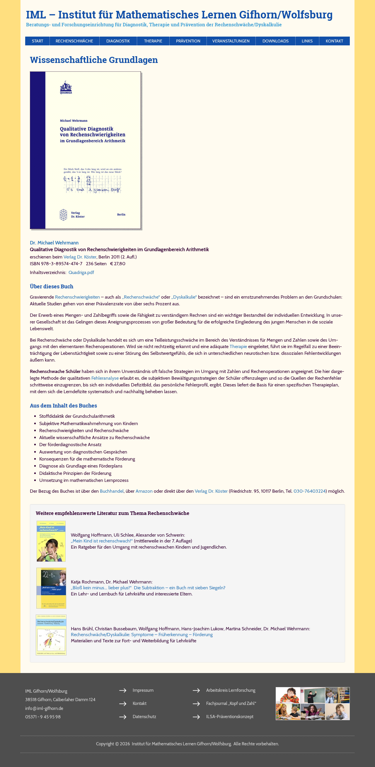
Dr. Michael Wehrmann (54, 243)
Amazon (144, 491)
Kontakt (334, 41)
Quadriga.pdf (81, 272)
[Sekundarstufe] (312, 711)
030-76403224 (309, 491)
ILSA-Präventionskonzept (229, 716)
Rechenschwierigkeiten (77, 297)
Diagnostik (118, 41)
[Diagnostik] (337, 695)
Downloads (275, 41)
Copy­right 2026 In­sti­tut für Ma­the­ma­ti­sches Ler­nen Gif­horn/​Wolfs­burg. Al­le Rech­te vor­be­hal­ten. (187, 744)
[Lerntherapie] (288, 711)
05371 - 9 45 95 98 (43, 717)
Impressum (143, 690)
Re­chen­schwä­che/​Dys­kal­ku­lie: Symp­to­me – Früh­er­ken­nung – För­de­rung (142, 634)
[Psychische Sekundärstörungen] (337, 711)
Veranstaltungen (231, 41)
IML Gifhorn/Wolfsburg (46, 691)
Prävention (188, 41)
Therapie (153, 41)
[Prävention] (288, 695)
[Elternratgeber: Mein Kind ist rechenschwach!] (51, 541)
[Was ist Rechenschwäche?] (312, 695)
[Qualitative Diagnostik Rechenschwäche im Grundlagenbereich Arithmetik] (185, 150)
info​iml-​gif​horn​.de (44, 708)
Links (307, 41)
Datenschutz (144, 716)
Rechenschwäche (74, 41)
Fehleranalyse (105, 378)
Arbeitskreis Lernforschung (230, 690)
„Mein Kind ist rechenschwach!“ (102, 541)
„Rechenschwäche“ (141, 297)
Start (37, 41)
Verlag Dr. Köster (80, 257)
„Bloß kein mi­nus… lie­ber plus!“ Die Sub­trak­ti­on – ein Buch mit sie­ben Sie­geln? (148, 587)
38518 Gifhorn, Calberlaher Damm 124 (60, 699)
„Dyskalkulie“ (184, 297)
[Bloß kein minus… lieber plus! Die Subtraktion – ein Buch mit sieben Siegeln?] (51, 588)
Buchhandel (112, 491)
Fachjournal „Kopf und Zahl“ (231, 703)
